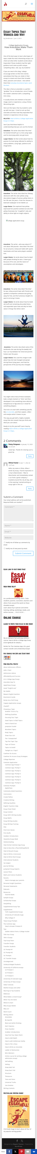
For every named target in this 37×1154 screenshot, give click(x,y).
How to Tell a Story (11, 1044)
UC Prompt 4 (9, 970)
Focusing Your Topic (11, 717)
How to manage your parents (14, 880)
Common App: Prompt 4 (13, 777)
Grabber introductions (12, 1032)
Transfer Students (9, 946)
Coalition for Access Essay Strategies (16, 756)
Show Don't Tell (10, 1070)
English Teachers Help (11, 806)
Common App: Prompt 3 (13, 774)
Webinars (7, 994)
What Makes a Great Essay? (13, 997)
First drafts (7, 833)
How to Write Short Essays (12, 857)
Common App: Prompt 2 (13, 771)
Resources (7, 892)
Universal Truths (10, 1082)
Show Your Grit (10, 735)
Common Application (10, 762)
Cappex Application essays (12, 703)
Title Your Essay (9, 934)
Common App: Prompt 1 (13, 768)
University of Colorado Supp (14, 915)
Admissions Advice (10, 673)
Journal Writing (9, 866)
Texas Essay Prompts (10, 921)
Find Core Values (9, 830)
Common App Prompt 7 (12, 765)
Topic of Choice (10, 744)
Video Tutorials (8, 985)
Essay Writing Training (11, 824)
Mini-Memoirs (9, 1053)
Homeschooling (9, 842)
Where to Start (8, 1003)
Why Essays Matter (10, 1006)
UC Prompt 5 (9, 973)
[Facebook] (9, 1151)
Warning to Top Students (12, 991)
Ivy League (7, 863)
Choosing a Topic (9, 709)
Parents (6, 878)
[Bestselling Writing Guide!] (19, 1111)
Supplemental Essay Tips (12, 906)
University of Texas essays (12, 982)
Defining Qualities (11, 714)
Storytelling (7, 903)
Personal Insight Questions (12, 883)
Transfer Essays (9, 943)
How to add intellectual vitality (15, 1041)
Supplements (8, 909)
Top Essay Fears (9, 940)
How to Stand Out (11, 723)
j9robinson (9, 38)
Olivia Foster (13, 463)
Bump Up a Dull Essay (11, 700)
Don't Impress (9, 1026)
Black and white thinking (13, 1023)
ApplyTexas (8, 788)
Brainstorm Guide (9, 697)
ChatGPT (6, 706)
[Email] (28, 1151)
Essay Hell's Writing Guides (12, 815)
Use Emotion (9, 1085)
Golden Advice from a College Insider (17, 931)
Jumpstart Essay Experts (11, 869)
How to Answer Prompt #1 (13, 926)
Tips (5, 929)
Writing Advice (8, 1015)
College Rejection (9, 759)
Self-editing (9, 1061)
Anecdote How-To (9, 682)
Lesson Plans (8, 872)
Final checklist (9, 1029)
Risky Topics (9, 732)
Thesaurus (8, 1076)
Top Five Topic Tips (11, 741)
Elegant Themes (18, 1144)
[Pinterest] (22, 1151)
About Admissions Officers (12, 667)
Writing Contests (9, 1088)
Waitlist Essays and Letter (12, 988)
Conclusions (8, 794)
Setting (7, 1064)
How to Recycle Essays (11, 851)
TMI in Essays (8, 937)
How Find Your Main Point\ (14, 1035)
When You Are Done (10, 1000)
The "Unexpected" (11, 738)
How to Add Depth (11, 1038)
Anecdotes (8, 1017)
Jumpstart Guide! (10, 726)
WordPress (18, 1146)
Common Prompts (9, 786)
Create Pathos (8, 797)
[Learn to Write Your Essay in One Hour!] (19, 631)
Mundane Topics (10, 729)
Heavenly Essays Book (11, 839)
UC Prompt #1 (8, 949)
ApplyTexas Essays (10, 685)
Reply (30, 456)
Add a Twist (7, 670)
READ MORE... (20, 612)
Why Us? (6, 1009)
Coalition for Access (10, 753)
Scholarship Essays (10, 900)
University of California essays (13, 967)
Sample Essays (8, 898)
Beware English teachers (12, 694)
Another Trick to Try (11, 711)
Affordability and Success (12, 676)
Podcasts (6, 889)
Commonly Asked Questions (13, 791)
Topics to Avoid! (10, 747)
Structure (8, 1073)
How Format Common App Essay (14, 845)
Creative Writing (9, 800)
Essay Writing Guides (10, 821)
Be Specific (8, 1020)
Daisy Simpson (14, 444)
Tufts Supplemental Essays (14, 912)
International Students (11, 860)
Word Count (7, 1012)
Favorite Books (10, 895)
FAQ (5, 827)
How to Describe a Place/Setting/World (16, 848)
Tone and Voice (10, 1079)
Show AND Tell (10, 1067)
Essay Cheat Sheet (10, 809)
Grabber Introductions (11, 836)
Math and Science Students (13, 875)
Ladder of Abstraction (12, 1050)
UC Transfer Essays (10, 958)
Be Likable (7, 691)
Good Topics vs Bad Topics (13, 720)
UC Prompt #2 (8, 952)
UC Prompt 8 (9, 976)
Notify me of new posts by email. (17, 548)
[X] (15, 1151)
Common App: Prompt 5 (13, 780)
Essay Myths (8, 818)
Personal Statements (10, 886)
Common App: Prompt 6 (13, 783)
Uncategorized (8, 961)
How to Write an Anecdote (13, 1047)
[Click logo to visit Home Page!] (19, 577)
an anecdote (10, 412)
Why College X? (10, 918)
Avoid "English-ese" (10, 688)
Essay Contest (8, 812)
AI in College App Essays (12, 679)
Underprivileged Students (12, 964)
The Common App (9, 924)
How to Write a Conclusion (12, 854)
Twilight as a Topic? (11, 750)
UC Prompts (7, 955)
